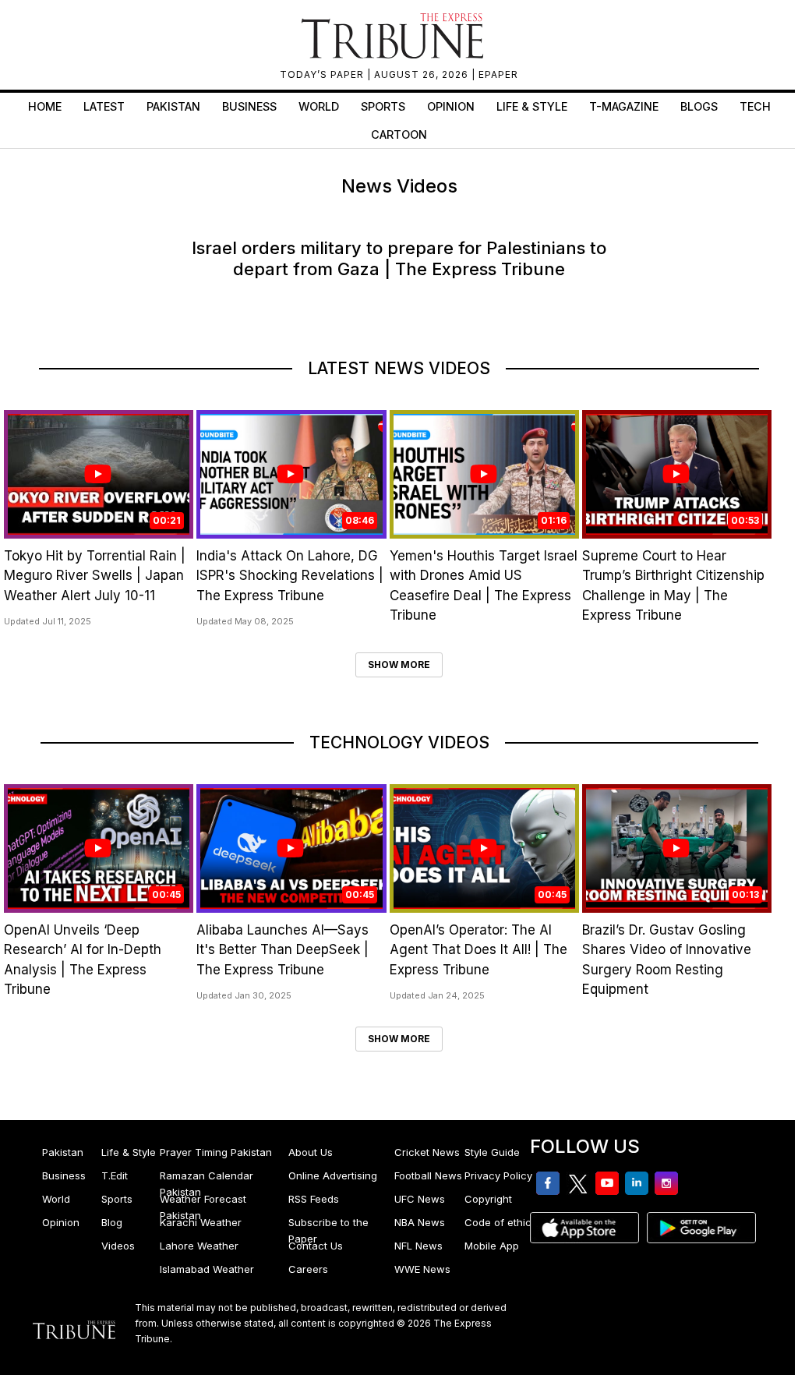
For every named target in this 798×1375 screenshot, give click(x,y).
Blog (111, 1222)
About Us (310, 1152)
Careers (308, 1269)
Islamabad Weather (207, 1269)
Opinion (451, 106)
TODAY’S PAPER (323, 74)
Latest (104, 106)
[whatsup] (400, 307)
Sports (383, 106)
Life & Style (531, 106)
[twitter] (393, 307)
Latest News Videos (399, 368)
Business (249, 106)
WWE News (422, 1269)
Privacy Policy (498, 1175)
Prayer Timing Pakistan (216, 1152)
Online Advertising (332, 1175)
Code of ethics (500, 1222)
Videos (118, 1245)
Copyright (488, 1199)
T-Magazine (624, 106)
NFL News (418, 1245)
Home (45, 106)
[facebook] (385, 307)
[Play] (97, 474)
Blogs (699, 106)
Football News (428, 1175)
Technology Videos (399, 742)
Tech (755, 106)
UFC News (419, 1199)
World (318, 106)
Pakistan (173, 106)
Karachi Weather (201, 1222)
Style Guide (492, 1152)
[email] (414, 307)
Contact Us (315, 1245)
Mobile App (491, 1245)
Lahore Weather (199, 1245)
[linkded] (408, 307)
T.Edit (114, 1175)
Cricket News (427, 1152)
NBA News (419, 1222)
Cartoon (399, 134)
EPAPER (498, 74)
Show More (399, 664)
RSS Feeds (313, 1199)
